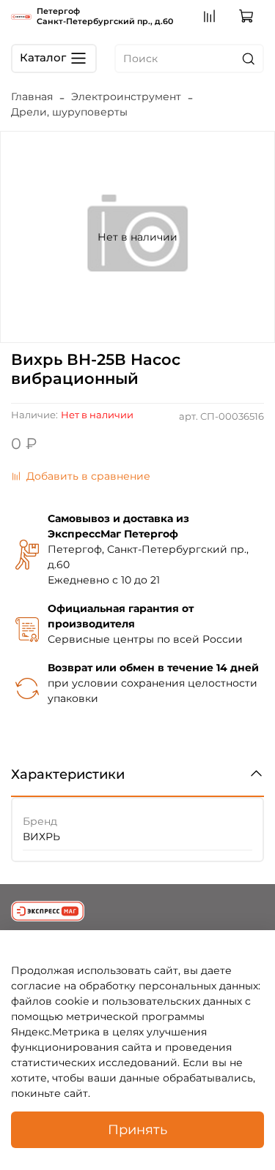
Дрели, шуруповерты (69, 111)
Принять (137, 1129)
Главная (32, 96)
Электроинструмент (126, 96)
